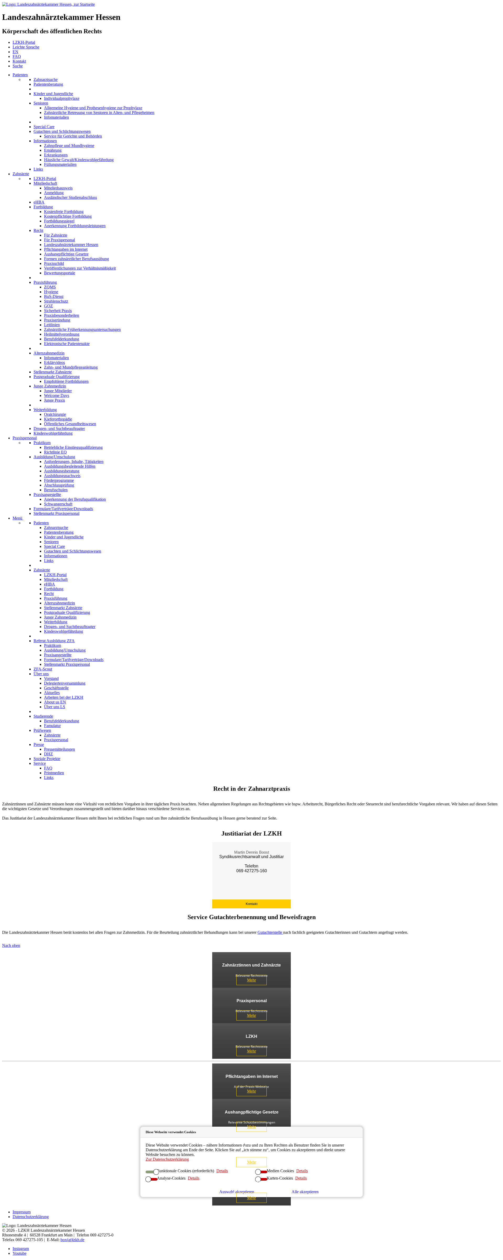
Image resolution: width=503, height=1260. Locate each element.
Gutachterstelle (270, 932)
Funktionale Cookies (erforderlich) (185, 1170)
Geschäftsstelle (56, 688)
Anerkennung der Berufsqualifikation (75, 499)
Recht (38, 230)
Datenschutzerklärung (31, 1216)
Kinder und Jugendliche (53, 93)
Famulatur (52, 725)
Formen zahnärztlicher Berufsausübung (76, 259)
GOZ (48, 306)
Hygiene (51, 292)
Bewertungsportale (59, 273)
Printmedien (54, 773)
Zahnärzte (21, 174)
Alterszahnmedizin (49, 353)
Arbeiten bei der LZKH (63, 697)
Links (38, 169)
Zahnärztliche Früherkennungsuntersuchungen (82, 329)
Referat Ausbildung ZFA (54, 641)
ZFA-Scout (43, 669)
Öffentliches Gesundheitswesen (70, 424)
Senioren (41, 103)
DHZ (48, 754)
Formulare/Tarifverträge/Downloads (63, 508)
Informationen (45, 141)
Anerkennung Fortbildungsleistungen (75, 225)
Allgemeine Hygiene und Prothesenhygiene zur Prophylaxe (93, 108)
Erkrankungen (56, 155)
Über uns (41, 674)
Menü (18, 518)
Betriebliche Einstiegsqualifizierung (73, 447)
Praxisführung (45, 282)
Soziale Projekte (47, 758)
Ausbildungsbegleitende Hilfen (69, 466)
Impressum (22, 1212)
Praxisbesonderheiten (61, 315)
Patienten (20, 75)
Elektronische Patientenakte (67, 343)
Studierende (43, 716)
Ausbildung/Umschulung (54, 457)
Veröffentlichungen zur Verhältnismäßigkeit (80, 268)
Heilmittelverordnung (61, 334)
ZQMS (50, 287)
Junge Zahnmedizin (50, 386)
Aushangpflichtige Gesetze (66, 254)
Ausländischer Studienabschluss (70, 197)
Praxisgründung (57, 320)
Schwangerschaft (58, 504)
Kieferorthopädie (58, 419)
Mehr (251, 980)
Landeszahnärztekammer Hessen (71, 244)
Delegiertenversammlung (64, 683)
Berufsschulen (56, 490)
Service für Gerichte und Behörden (73, 136)
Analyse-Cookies (171, 1178)
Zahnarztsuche (46, 79)
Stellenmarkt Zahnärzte (53, 372)
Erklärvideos (54, 362)
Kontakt (252, 904)
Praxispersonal (25, 438)
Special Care (44, 126)
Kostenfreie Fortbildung (64, 211)
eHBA (39, 202)
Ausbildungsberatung (61, 471)
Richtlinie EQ (55, 452)
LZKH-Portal (45, 178)
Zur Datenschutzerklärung (167, 1159)
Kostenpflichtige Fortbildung (68, 216)
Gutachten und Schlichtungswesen (62, 131)
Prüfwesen (42, 730)
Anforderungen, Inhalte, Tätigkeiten (73, 461)
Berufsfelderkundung (61, 339)
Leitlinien (52, 325)
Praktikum (42, 442)
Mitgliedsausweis (58, 188)
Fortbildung (43, 207)
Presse (39, 744)
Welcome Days (56, 395)
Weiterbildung (45, 409)
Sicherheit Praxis (58, 310)
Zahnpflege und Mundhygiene (69, 145)
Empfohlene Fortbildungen (66, 381)
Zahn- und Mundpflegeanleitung (71, 367)
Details (302, 1170)
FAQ (48, 768)
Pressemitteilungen (59, 749)
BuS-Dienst (53, 296)
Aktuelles (52, 692)
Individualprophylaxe (61, 98)
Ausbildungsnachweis (62, 475)
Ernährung (53, 150)
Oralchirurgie (55, 414)
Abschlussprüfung (59, 485)
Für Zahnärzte (55, 235)
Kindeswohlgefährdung (53, 433)
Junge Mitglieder (58, 391)
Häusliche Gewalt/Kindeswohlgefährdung (79, 159)
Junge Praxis (54, 400)
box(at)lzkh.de (72, 1239)
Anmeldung (54, 192)
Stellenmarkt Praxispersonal (56, 513)
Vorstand (51, 678)
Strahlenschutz (56, 301)
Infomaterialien (56, 117)
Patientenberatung (48, 84)
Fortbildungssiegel (59, 221)
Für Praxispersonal (59, 240)
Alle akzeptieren (305, 1192)
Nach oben (11, 945)
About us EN (55, 702)
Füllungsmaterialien (60, 164)
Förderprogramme (59, 480)
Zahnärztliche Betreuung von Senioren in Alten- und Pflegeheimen (99, 112)
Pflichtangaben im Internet (66, 249)
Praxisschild (54, 263)
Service (40, 763)
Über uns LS (54, 707)
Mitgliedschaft (45, 183)
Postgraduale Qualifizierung (57, 376)
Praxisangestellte (47, 494)
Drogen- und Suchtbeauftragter (59, 428)
